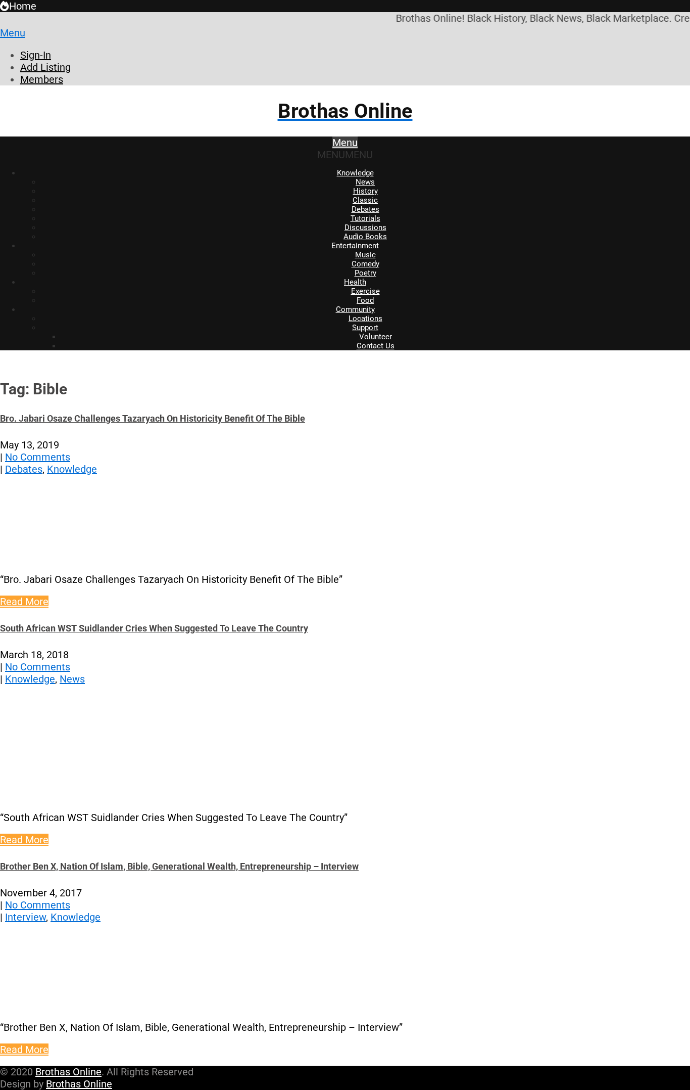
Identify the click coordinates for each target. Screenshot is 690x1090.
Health (355, 282)
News (365, 182)
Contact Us (376, 345)
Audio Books (365, 236)
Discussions (365, 227)
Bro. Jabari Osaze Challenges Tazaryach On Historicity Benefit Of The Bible (152, 418)
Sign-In (35, 55)
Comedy (365, 263)
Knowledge (355, 172)
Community (355, 309)
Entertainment (355, 245)
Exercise (365, 291)
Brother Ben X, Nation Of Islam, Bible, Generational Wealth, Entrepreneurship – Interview (179, 866)
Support (365, 327)
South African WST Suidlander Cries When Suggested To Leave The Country (154, 628)
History (365, 191)
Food (365, 300)
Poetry (365, 273)
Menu (12, 33)
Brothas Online (68, 1072)
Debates (365, 209)
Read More (24, 602)
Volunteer (375, 336)
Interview (25, 917)
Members (41, 79)
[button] (345, 155)
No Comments (37, 457)
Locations (365, 318)
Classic (365, 200)
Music (365, 254)
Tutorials (365, 218)
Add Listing (45, 67)
